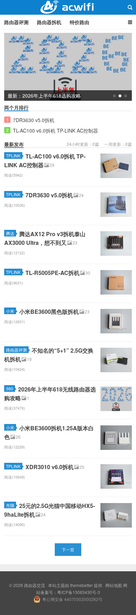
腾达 (10, 233)
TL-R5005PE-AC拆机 (52, 273)
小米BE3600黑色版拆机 (49, 312)
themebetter (81, 585)
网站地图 (113, 585)
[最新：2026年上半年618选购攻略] (68, 66)
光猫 (10, 505)
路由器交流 (68, 7)
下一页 (68, 549)
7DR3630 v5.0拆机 (33, 119)
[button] (114, 95)
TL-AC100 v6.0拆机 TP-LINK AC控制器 (55, 130)
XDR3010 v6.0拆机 (49, 467)
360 (9, 388)
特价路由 (79, 22)
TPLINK (13, 155)
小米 (10, 311)
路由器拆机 (49, 22)
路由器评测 (16, 22)
